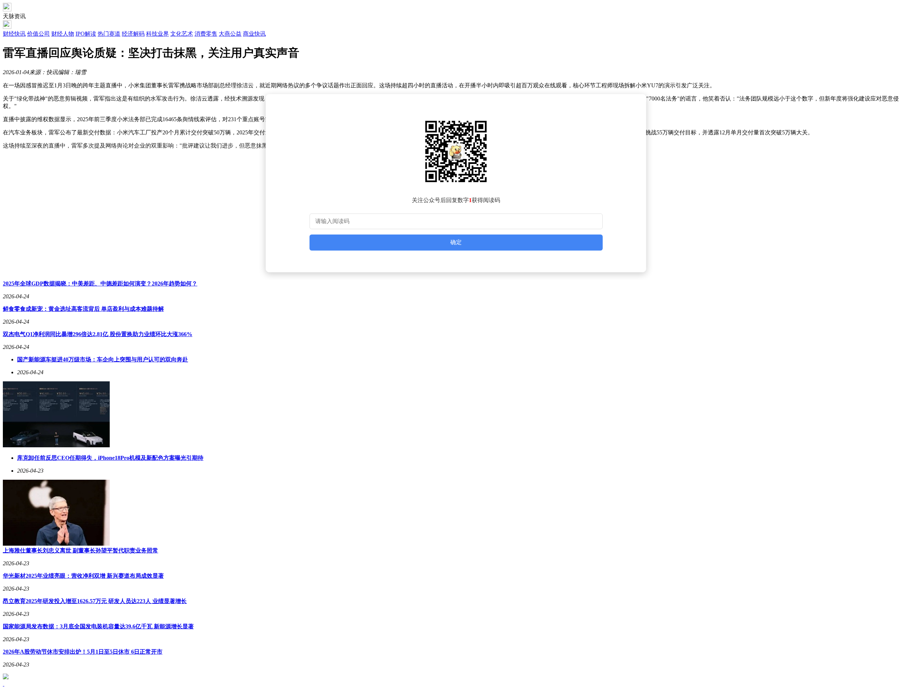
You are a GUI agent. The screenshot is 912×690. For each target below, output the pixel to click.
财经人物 (62, 34)
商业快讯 (254, 34)
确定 (456, 242)
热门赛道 (109, 34)
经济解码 (133, 34)
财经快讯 (14, 34)
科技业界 (157, 34)
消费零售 (206, 34)
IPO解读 (86, 34)
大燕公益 (230, 34)
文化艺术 (181, 34)
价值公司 (38, 34)
